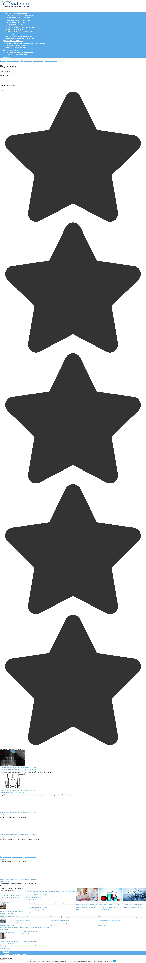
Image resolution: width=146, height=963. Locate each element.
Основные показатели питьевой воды (20, 15)
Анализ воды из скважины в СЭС (18, 34)
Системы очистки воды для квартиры (19, 52)
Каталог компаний (13, 61)
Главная (3, 61)
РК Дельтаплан (5, 881)
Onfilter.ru (3, 859)
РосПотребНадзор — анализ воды (18, 20)
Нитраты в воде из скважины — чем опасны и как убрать (19, 769)
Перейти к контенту (6, 1)
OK (114, 961)
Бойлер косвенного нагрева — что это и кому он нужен (19, 941)
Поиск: (2, 9)
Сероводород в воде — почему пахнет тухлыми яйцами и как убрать (10, 897)
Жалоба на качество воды (15, 22)
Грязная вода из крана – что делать (19, 17)
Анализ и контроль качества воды (15, 13)
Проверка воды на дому (14, 24)
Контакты (6, 57)
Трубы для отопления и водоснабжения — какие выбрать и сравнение (24, 946)
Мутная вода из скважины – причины (19, 36)
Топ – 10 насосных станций (16, 48)
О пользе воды (5, 902)
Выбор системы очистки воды (17, 54)
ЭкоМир (2, 815)
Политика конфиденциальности (14, 954)
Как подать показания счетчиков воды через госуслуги (26, 43)
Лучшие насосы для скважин (16, 45)
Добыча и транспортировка (13, 41)
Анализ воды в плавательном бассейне (20, 31)
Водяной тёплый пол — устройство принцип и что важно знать (10, 927)
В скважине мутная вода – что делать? (20, 38)
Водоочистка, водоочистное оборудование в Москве (39, 61)
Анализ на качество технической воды (20, 27)
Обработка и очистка (10, 50)
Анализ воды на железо (14, 29)
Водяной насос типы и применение (12, 792)
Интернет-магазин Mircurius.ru (10, 837)
